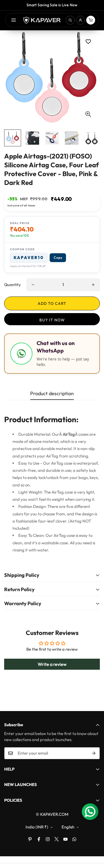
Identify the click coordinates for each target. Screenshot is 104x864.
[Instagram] (47, 839)
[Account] (80, 20)
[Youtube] (65, 839)
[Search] (70, 20)
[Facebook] (39, 839)
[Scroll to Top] (94, 834)
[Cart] (90, 20)
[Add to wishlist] (88, 41)
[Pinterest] (30, 839)
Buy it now (52, 319)
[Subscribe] (94, 753)
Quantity (12, 284)
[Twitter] (56, 839)
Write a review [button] (52, 664)
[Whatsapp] (74, 839)
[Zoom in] (88, 114)
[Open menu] (13, 20)
